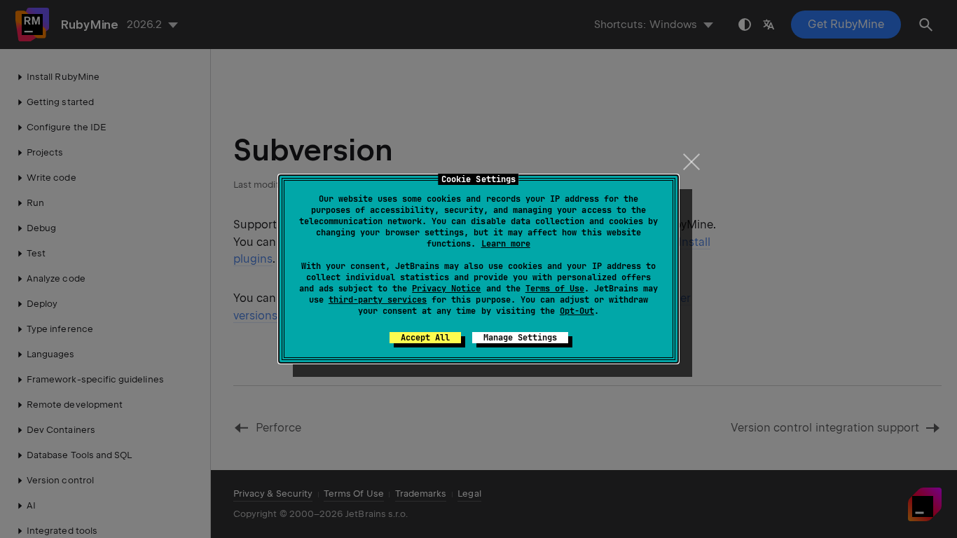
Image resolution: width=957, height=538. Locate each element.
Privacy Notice (446, 288)
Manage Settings (520, 337)
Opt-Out (577, 311)
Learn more (505, 243)
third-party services (378, 299)
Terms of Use (554, 288)
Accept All (425, 337)
